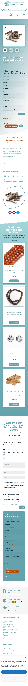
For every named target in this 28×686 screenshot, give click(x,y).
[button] (26, 657)
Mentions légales (10, 683)
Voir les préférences (14, 680)
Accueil (4, 138)
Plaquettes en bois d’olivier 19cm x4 (14, 395)
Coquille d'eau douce (8, 97)
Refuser (14, 676)
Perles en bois (15, 308)
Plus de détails (21, 114)
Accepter (14, 672)
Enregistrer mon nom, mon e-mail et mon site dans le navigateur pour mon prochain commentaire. (13, 485)
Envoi (22, 507)
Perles (18, 138)
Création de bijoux (11, 138)
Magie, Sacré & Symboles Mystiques (16, 349)
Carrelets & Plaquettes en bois (16, 391)
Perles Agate (16, 266)
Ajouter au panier (12, 126)
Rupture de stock (14, 404)
